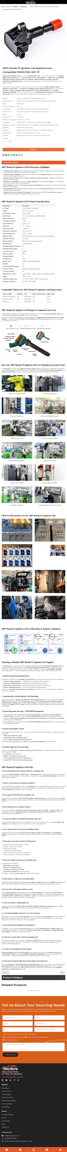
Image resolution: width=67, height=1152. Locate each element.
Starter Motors (6, 1091)
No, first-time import (11, 1040)
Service (4, 1118)
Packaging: (6, 122)
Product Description (10, 162)
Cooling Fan (6, 1107)
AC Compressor (7, 1104)
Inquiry (33, 149)
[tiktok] (18, 1080)
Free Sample (6, 1121)
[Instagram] (6, 1080)
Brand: (5, 104)
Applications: (7, 133)
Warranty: (6, 127)
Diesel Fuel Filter (7, 1097)
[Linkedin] (2, 1080)
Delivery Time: (7, 117)
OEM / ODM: (7, 111)
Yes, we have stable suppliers (13, 1037)
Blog (3, 1124)
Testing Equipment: (9, 125)
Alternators (5, 1088)
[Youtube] (10, 1080)
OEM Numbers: (8, 101)
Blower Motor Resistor (9, 1100)
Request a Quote (10, 1054)
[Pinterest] (14, 1080)
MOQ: (4, 114)
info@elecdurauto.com (11, 1136)
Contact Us (5, 1127)
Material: (5, 98)
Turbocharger (6, 1094)
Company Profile (7, 1114)
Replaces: (6, 130)
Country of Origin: (8, 106)
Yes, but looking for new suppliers (37, 1037)
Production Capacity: (9, 119)
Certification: (7, 109)
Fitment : (5, 135)
